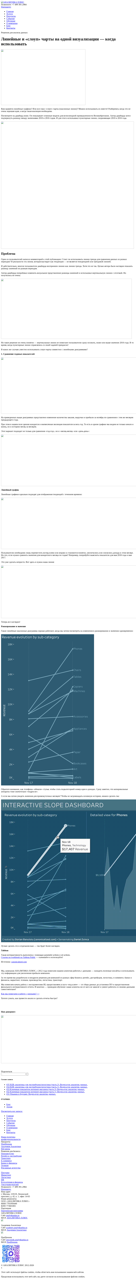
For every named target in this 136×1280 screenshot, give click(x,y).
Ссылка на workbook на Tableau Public (18, 957)
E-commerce (6, 1161)
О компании (12, 23)
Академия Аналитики (11, 1146)
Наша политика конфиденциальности (11, 1138)
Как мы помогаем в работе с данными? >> (20, 994)
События (10, 18)
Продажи (5, 1172)
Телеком (4, 1165)
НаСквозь (5, 1149)
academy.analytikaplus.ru (16, 1227)
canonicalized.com (19, 962)
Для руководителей (10, 1184)
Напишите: (6, 7)
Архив (9, 1107)
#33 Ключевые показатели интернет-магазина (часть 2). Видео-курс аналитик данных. (45, 1089)
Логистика (6, 1177)
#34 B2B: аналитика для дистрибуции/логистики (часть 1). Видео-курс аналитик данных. (47, 1087)
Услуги (9, 14)
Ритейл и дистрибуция (11, 1156)
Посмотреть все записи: (12, 1111)
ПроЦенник (6, 1144)
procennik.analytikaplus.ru (17, 1240)
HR (2, 1180)
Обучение (10, 21)
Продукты (11, 16)
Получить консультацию (68, 1003)
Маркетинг (6, 1175)
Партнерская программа (12, 1211)
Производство (7, 1153)
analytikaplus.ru (12, 1215)
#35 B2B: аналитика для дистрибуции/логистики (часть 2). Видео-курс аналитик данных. (47, 1084)
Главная (10, 11)
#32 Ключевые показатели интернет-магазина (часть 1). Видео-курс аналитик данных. (45, 1092)
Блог (8, 26)
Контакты (10, 28)
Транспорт (6, 1158)
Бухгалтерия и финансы (12, 1182)
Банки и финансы (9, 1163)
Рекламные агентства (10, 1168)
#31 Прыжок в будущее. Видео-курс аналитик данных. (31, 1094)
